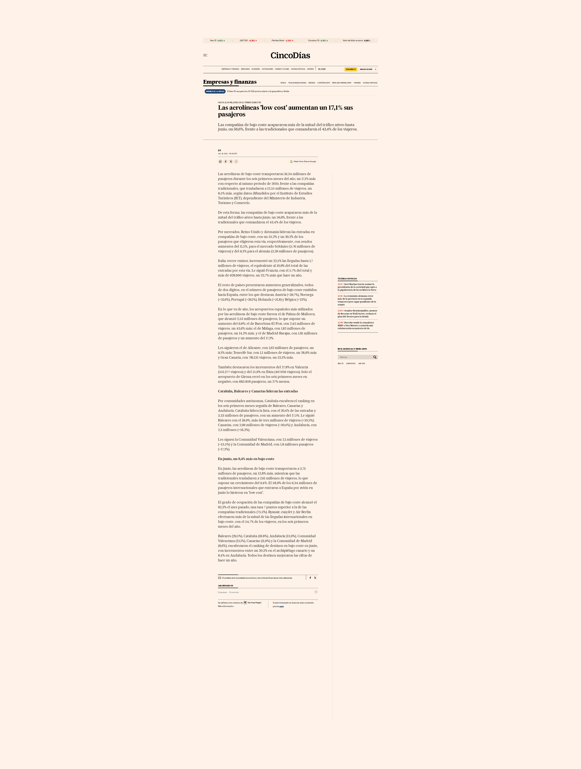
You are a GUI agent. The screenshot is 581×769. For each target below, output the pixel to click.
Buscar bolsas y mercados (352, 349)
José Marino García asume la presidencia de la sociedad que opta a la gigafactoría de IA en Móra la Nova (357, 287)
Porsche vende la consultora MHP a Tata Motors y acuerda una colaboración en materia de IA (356, 325)
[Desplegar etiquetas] (316, 592)
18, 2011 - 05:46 (227, 154)
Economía (256, 69)
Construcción (323, 83)
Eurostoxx (350, 364)
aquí (281, 606)
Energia (312, 83)
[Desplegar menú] (205, 55)
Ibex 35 (213, 40)
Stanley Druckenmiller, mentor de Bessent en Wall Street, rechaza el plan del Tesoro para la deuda (357, 313)
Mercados (245, 69)
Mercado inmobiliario (341, 83)
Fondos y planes (282, 69)
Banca (283, 83)
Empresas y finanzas (230, 69)
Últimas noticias (298, 69)
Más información (225, 606)
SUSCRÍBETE (351, 69)
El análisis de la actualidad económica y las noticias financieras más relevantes (257, 578)
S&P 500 (244, 40)
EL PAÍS (320, 68)
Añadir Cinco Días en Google (305, 161)
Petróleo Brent (278, 40)
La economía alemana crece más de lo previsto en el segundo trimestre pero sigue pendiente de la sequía (357, 300)
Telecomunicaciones (297, 83)
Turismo (357, 83)
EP (219, 150)
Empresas (222, 592)
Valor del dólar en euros (353, 40)
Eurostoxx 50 (313, 40)
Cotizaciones (267, 69)
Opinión (310, 69)
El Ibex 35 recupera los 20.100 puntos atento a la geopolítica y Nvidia (258, 91)
